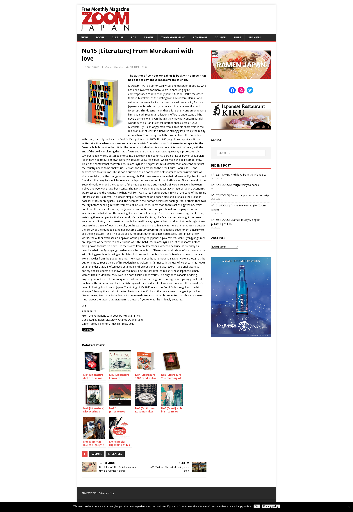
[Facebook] (232, 90)
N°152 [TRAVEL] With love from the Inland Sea (239, 174)
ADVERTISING (89, 493)
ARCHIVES (254, 37)
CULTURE (118, 37)
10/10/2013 (93, 67)
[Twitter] (250, 90)
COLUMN (220, 37)
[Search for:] (241, 153)
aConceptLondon (114, 67)
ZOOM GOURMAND (173, 37)
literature (115, 453)
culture (96, 453)
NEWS (84, 37)
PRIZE (237, 37)
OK (256, 506)
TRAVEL (149, 37)
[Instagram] (241, 90)
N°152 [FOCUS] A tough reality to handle (235, 185)
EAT (133, 37)
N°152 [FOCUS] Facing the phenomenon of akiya (240, 195)
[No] (348, 507)
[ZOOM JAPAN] (104, 31)
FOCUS (100, 37)
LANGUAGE (200, 37)
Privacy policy (106, 493)
